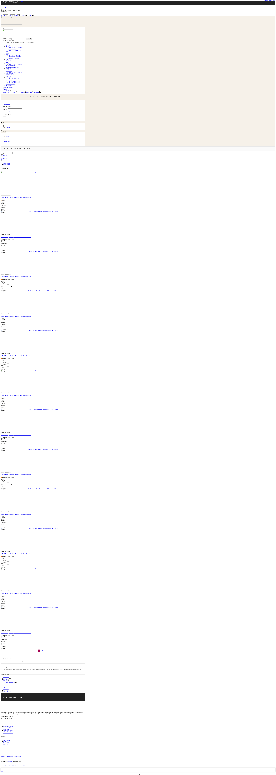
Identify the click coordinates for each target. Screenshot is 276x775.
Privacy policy (6, 729)
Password (5, 109)
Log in (4, 116)
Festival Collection (12, 67)
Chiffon (8, 68)
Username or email (8, 106)
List (1, 159)
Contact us (12, 14)
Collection (34, 96)
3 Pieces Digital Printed (15, 47)
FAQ (18, 14)
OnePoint (10, 761)
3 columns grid (4, 156)
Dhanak (8, 77)
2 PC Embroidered (14, 81)
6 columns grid (6, 164)
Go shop (21, 1)
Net (7, 59)
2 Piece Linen (12, 49)
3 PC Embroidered (14, 58)
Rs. (5, 7)
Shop (5, 148)
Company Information (8, 726)
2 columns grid (4, 155)
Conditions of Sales (7, 727)
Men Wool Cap (10, 84)
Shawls (8, 45)
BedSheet (9, 60)
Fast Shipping (6, 740)
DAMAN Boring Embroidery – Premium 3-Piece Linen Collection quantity (4, 206)
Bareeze (5, 690)
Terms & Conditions (13, 765)
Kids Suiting (9, 80)
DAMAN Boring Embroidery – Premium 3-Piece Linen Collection (16, 197)
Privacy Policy (23, 765)
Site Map (5, 765)
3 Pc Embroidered (14, 78)
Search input (7, 38)
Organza (8, 76)
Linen (7, 46)
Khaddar (9, 71)
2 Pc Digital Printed (14, 56)
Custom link (20, 2)
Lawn (7, 54)
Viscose (8, 63)
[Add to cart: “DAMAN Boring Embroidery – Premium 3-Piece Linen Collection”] (11, 206)
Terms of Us (6, 742)
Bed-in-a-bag (10, 75)
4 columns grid (4, 158)
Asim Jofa (6, 689)
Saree (7, 69)
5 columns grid (6, 163)
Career (4, 741)
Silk (7, 62)
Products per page (5, 168)
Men (21, 42)
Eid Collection (10, 65)
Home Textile (29, 42)
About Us (5, 14)
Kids (23, 42)
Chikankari (9, 73)
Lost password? (6, 111)
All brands (5, 687)
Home (27, 96)
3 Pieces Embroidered (15, 50)
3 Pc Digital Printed (14, 55)
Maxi (7, 53)
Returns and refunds (8, 730)
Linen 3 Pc (9, 85)
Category (12, 42)
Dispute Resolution (7, 731)
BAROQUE (6, 691)
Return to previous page (269, 0)
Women (17, 42)
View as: (3, 154)
